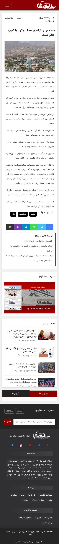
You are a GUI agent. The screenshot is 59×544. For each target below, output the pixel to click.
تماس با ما (48, 517)
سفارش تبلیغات (25, 517)
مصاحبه (25, 500)
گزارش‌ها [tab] (15, 393)
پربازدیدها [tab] (43, 393)
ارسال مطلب (47, 522)
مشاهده (9, 411)
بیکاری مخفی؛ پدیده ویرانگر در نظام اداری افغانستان (21, 350)
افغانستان (9, 18)
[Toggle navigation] (7, 5)
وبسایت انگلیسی (45, 495)
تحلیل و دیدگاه (38, 500)
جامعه (50, 500)
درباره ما (38, 517)
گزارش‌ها (31, 495)
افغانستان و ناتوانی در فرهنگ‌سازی (38, 241)
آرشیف (20, 411)
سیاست (14, 495)
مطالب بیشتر (49, 324)
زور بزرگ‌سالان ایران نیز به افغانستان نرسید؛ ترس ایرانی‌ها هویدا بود (21, 380)
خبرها (19, 18)
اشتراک (7, 421)
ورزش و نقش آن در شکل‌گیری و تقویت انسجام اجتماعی (22, 365)
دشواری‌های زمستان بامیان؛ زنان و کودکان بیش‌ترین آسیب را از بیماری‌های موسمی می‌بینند (21, 333)
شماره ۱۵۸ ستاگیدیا (47, 277)
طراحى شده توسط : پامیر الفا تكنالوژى (28, 541)
